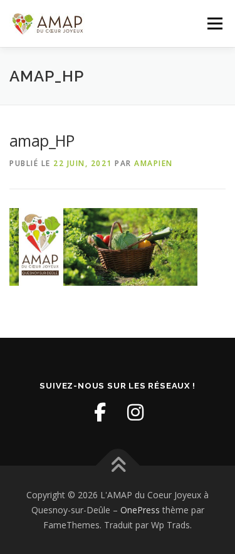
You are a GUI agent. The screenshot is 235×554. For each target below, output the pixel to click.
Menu (214, 23)
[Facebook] (100, 412)
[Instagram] (135, 412)
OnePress (140, 510)
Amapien (153, 163)
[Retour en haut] (117, 466)
